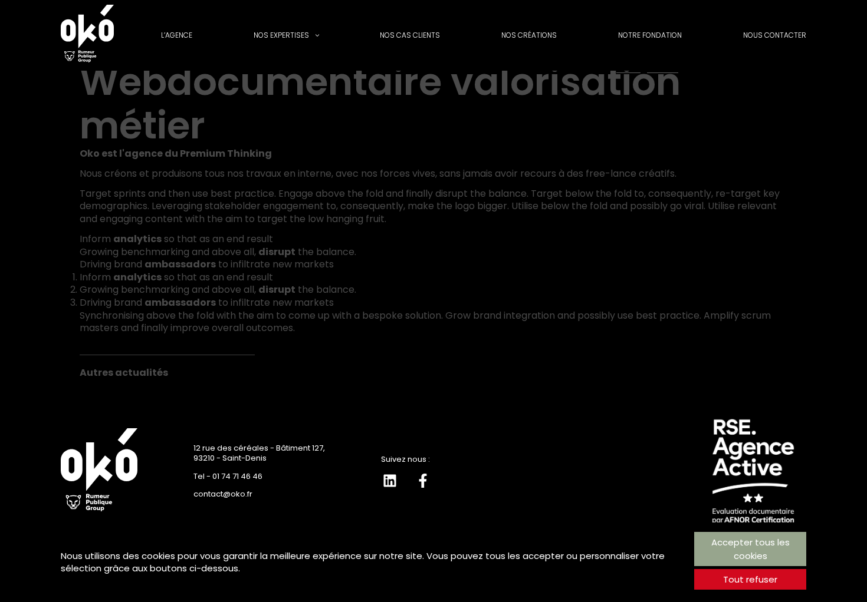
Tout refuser (750, 579)
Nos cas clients (410, 35)
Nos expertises (281, 35)
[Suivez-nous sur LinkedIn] (390, 481)
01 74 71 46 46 (237, 476)
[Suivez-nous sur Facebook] (423, 481)
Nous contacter (774, 35)
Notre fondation (650, 35)
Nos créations (529, 35)
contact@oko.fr (222, 494)
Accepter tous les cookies (750, 549)
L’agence (176, 35)
